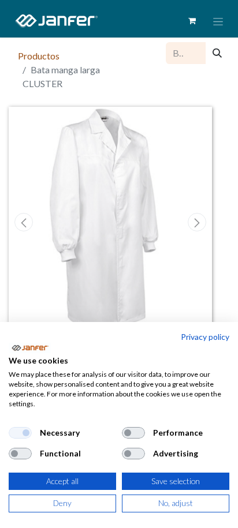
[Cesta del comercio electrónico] (191, 20)
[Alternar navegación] (218, 21)
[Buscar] (217, 53)
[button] (24, 222)
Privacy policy (205, 337)
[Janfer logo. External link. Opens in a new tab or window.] (30, 348)
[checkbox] (20, 433)
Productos (39, 55)
